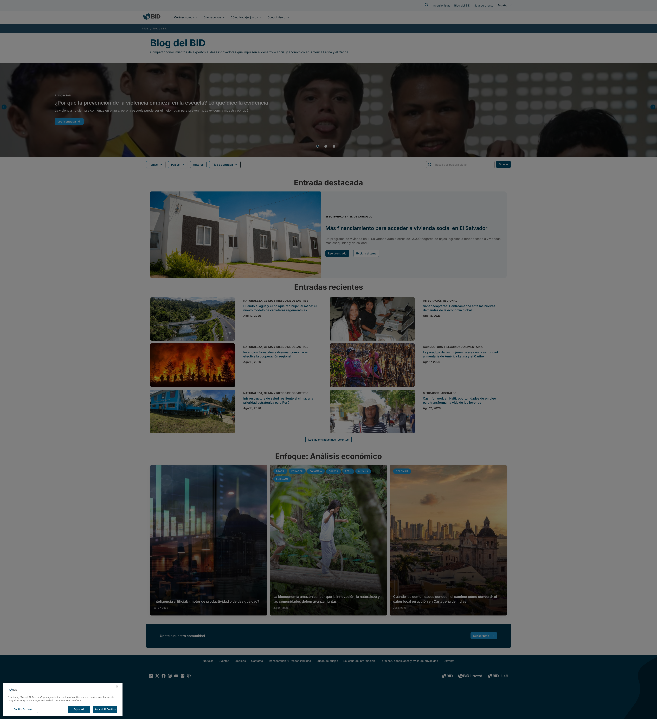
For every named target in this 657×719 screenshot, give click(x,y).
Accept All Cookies (105, 709)
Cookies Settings (23, 709)
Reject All (79, 709)
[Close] (117, 686)
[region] (63, 699)
